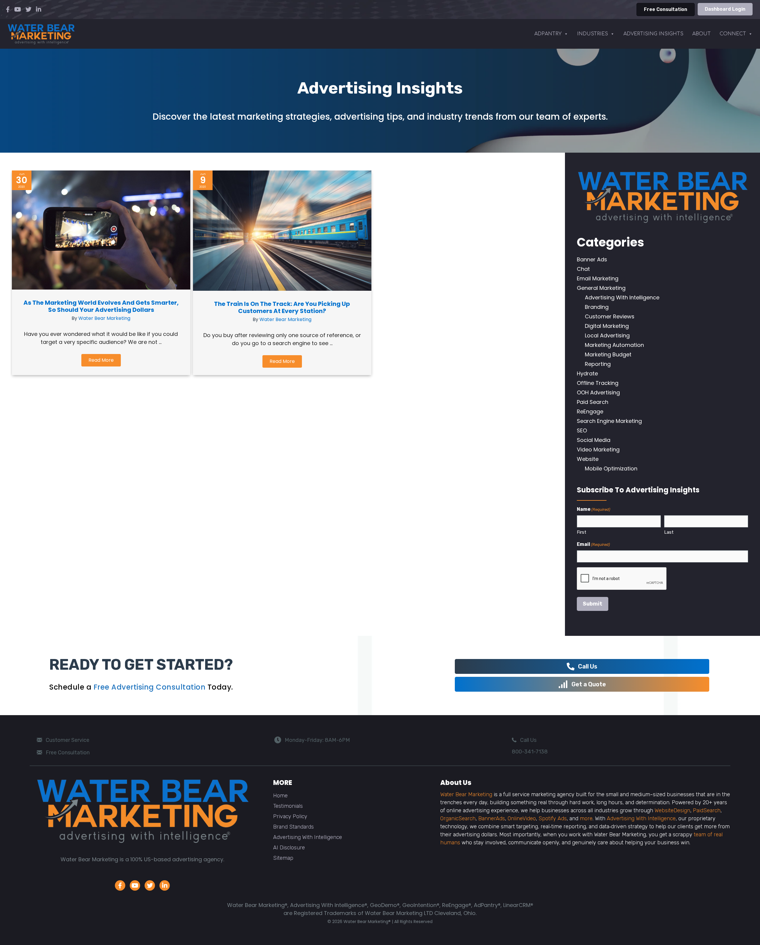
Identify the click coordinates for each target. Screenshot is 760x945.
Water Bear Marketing (104, 318)
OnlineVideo (522, 818)
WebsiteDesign (672, 810)
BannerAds (491, 818)
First (581, 532)
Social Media (593, 440)
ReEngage (590, 411)
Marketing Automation (614, 345)
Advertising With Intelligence (622, 297)
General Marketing (601, 288)
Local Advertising (607, 335)
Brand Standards (293, 827)
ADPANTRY (548, 34)
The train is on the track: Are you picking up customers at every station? (282, 307)
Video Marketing (598, 449)
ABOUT (701, 34)
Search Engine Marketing (609, 421)
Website (587, 459)
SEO (582, 430)
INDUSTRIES (592, 34)
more (586, 818)
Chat (583, 269)
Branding (597, 307)
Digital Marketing (607, 326)
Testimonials (288, 806)
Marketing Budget (608, 354)
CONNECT (733, 34)
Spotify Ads (553, 818)
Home (280, 795)
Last (669, 532)
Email (593, 544)
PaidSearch (707, 810)
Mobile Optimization (611, 468)
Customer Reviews (609, 316)
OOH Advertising (598, 392)
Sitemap (283, 858)
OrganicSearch (458, 818)
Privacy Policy (290, 816)
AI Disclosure (289, 847)
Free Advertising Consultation (150, 687)
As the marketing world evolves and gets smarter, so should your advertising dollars (101, 306)
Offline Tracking (597, 383)
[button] (101, 360)
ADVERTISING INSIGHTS (653, 34)
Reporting (598, 364)
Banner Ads (592, 259)
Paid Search (592, 402)
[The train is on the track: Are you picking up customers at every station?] (282, 289)
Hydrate (587, 373)
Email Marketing (597, 278)
